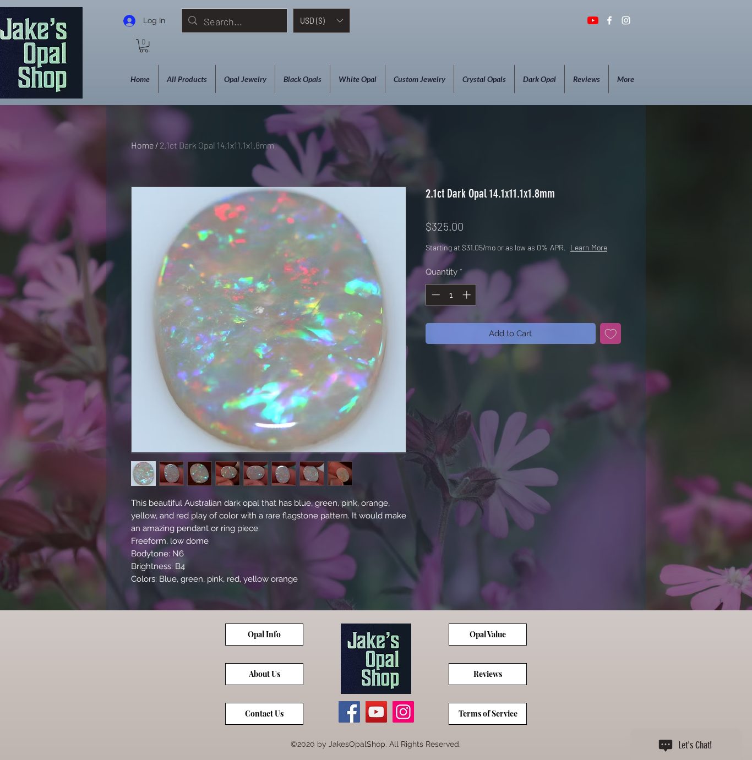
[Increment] (467, 295)
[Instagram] (403, 712)
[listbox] (321, 20)
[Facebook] (349, 712)
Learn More (588, 247)
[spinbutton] (451, 295)
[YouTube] (592, 20)
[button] (321, 20)
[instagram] (625, 20)
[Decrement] (434, 295)
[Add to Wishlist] (611, 334)
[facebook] (609, 20)
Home (142, 145)
